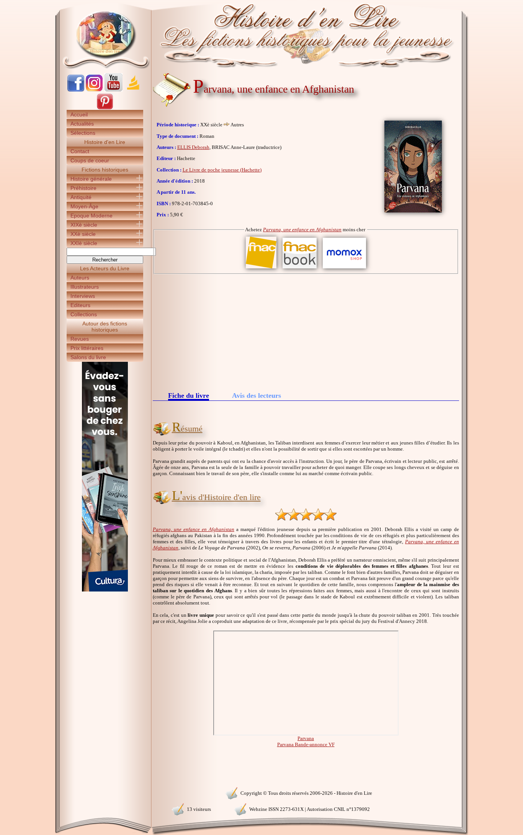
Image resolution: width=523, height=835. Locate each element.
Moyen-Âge (84, 206)
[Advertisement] (306, 331)
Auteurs (79, 278)
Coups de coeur (89, 160)
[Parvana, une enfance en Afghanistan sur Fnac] (261, 268)
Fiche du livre (188, 396)
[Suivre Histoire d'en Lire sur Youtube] (113, 90)
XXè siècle (83, 234)
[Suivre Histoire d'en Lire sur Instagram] (94, 90)
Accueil (79, 114)
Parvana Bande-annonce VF (306, 744)
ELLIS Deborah (193, 147)
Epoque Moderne (91, 215)
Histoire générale (91, 179)
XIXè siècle (83, 225)
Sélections (82, 133)
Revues (79, 339)
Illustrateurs (84, 287)
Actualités (82, 124)
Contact (79, 151)
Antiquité (81, 197)
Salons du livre (88, 357)
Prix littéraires (86, 348)
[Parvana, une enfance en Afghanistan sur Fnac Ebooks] (299, 268)
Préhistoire (83, 188)
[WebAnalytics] (104, 792)
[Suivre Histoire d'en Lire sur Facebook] (75, 90)
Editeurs (80, 305)
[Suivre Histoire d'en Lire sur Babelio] (133, 90)
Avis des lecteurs (256, 395)
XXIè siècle (83, 243)
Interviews (82, 296)
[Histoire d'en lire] (262, 34)
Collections (83, 314)
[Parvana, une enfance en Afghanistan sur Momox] (344, 268)
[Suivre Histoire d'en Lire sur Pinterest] (104, 108)
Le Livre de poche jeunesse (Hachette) (222, 170)
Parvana (305, 738)
